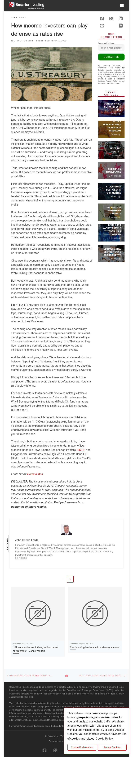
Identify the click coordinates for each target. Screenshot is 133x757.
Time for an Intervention (113, 170)
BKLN (80, 450)
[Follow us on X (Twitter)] (111, 18)
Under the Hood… (115, 150)
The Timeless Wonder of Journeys (113, 210)
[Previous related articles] (62, 579)
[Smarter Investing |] (26, 4)
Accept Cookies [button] (112, 747)
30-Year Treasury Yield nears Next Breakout (112, 126)
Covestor (53, 736)
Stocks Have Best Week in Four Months (113, 189)
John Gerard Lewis (23, 41)
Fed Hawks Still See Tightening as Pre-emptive (112, 252)
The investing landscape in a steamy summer (95, 647)
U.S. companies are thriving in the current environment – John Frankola (35, 648)
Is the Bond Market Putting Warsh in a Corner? (112, 229)
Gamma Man (35, 474)
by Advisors (36, 8)
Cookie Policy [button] (104, 738)
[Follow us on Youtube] (102, 25)
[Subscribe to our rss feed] (120, 25)
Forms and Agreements (106, 83)
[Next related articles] (70, 579)
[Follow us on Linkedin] (120, 18)
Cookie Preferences (82, 747)
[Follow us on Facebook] (102, 18)
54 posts (21, 558)
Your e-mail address (106, 43)
